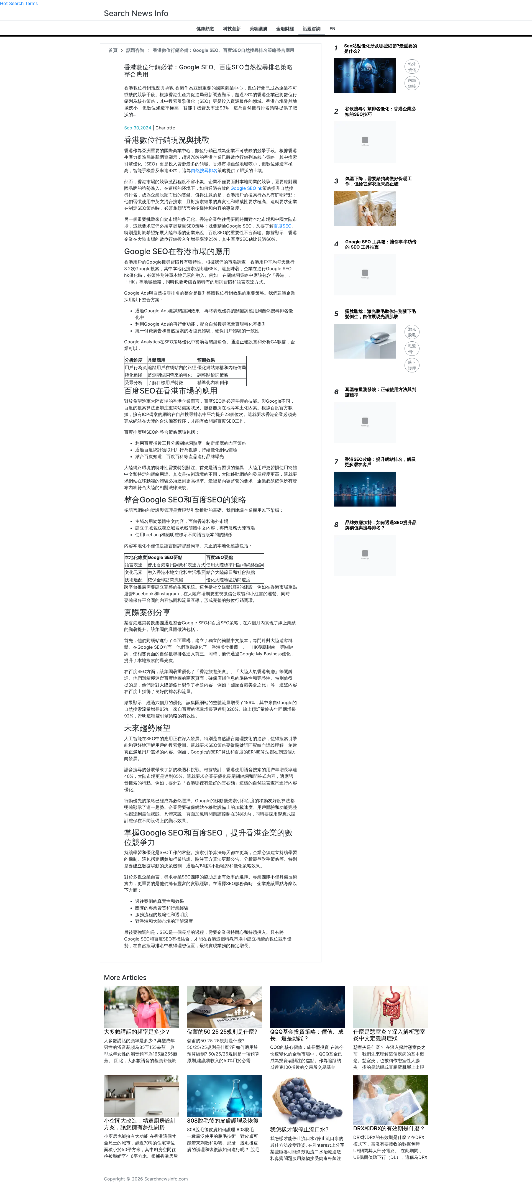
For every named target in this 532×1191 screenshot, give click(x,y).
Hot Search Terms (19, 3)
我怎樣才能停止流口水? (299, 1129)
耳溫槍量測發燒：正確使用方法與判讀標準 (380, 392)
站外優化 (412, 66)
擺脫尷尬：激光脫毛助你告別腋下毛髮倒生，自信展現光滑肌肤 (380, 313)
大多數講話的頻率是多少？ (137, 1031)
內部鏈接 (412, 83)
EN (332, 28)
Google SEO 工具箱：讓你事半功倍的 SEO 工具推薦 (380, 244)
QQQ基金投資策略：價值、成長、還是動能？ (307, 1035)
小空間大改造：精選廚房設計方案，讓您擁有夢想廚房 (140, 1124)
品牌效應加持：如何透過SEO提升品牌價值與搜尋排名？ (380, 525)
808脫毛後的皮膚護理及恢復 (223, 1120)
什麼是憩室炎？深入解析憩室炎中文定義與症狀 (389, 1035)
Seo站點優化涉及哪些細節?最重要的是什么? (380, 48)
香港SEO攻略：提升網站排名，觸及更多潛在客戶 (380, 461)
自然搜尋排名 (204, 170)
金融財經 (285, 28)
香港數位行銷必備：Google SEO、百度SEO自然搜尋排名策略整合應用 (223, 50)
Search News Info (136, 13)
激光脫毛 (412, 332)
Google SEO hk (246, 188)
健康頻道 (205, 28)
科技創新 (232, 28)
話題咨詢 (312, 28)
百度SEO (282, 226)
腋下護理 (412, 365)
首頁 (113, 50)
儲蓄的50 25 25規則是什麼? (222, 1031)
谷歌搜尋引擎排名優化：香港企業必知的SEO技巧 (380, 111)
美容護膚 (258, 28)
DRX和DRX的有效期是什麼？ (389, 1128)
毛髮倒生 (412, 348)
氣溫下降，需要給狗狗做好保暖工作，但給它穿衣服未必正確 (378, 181)
